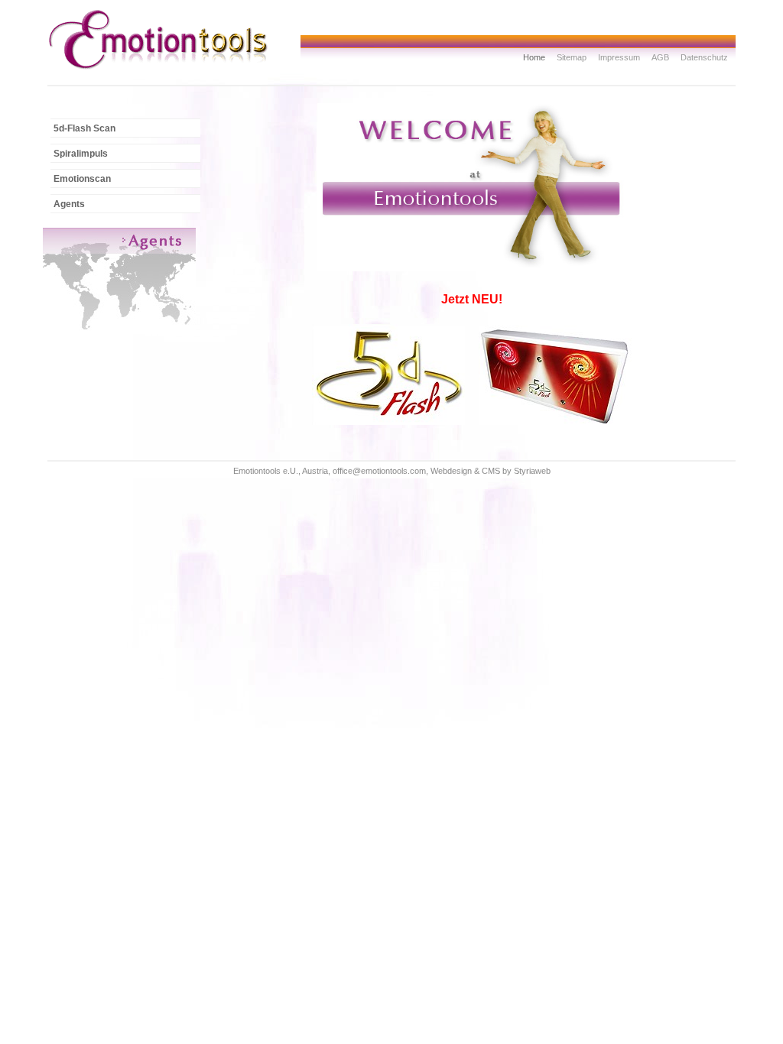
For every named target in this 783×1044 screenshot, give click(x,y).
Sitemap (571, 57)
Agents (69, 204)
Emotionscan (82, 178)
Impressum (619, 57)
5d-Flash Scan (84, 128)
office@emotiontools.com (379, 470)
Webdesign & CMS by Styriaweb (490, 470)
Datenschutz (704, 57)
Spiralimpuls (81, 153)
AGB (660, 57)
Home (534, 57)
